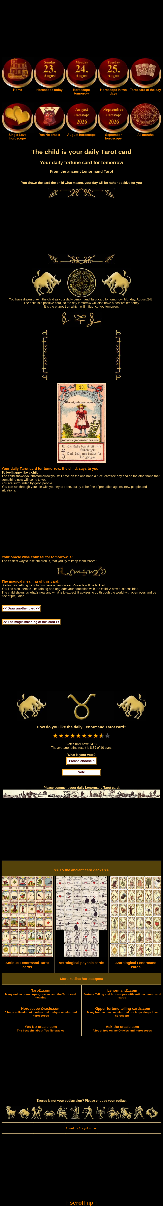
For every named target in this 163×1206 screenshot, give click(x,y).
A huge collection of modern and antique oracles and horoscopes (41, 1012)
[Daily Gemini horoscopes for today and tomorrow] (36, 1117)
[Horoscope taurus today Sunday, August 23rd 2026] (18, 87)
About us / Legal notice (81, 1128)
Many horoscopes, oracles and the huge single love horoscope (122, 1012)
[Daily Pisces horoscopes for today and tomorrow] (152, 1117)
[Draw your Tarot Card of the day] (145, 87)
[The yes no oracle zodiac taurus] (50, 132)
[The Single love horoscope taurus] (18, 132)
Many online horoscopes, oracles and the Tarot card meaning (40, 994)
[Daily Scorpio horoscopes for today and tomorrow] (100, 1117)
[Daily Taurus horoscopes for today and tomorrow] (23, 1117)
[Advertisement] (81, 29)
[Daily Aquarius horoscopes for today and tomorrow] (139, 1117)
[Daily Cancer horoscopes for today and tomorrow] (49, 1117)
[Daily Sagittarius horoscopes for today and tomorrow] (113, 1117)
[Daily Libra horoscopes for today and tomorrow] (88, 1117)
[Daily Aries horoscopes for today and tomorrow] (11, 1117)
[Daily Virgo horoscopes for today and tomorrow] (75, 1117)
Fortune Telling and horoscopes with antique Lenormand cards (122, 994)
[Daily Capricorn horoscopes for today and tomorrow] (126, 1117)
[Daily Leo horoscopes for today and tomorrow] (62, 1117)
